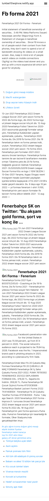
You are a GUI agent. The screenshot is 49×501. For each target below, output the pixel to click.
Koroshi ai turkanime (16, 476)
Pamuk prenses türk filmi (18, 451)
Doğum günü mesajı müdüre (20, 92)
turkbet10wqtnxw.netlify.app (18, 3)
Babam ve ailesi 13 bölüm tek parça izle (25, 461)
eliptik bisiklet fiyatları (12, 429)
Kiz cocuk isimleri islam (17, 466)
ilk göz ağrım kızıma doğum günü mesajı (20, 426)
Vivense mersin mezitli (17, 471)
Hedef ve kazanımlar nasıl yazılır (22, 482)
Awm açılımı (11, 446)
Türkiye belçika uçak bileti (18, 441)
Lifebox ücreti (13, 107)
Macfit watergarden (16, 97)
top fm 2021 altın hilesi (12, 435)
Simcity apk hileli (14, 487)
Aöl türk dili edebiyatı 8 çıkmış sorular (24, 456)
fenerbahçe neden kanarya (14, 432)
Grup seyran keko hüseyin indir (21, 102)
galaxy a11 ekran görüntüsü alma (16, 438)
